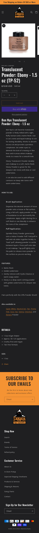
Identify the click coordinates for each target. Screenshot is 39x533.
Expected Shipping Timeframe (15, 477)
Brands (7, 442)
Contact (7, 496)
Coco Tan (14, 312)
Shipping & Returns (11, 486)
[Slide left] (14, 61)
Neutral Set (21, 309)
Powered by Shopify (26, 528)
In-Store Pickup (10, 472)
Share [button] (6, 364)
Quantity (5, 91)
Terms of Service (10, 447)
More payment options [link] (19, 114)
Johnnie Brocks (16, 528)
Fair (28, 309)
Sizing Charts (9, 491)
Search (7, 437)
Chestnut (28, 312)
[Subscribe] (32, 399)
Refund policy (9, 452)
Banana (9, 315)
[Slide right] (24, 61)
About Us (7, 467)
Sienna (21, 312)
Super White (11, 309)
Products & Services (12, 482)
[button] (2, 12)
